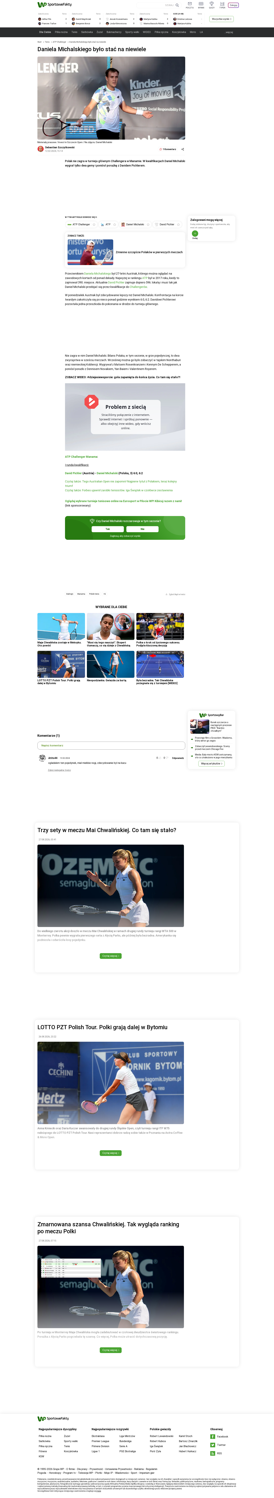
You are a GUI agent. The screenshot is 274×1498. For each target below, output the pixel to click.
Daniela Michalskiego (97, 273)
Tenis (74, 32)
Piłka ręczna (161, 32)
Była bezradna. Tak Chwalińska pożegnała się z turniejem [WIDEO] (156, 682)
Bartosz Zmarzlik (188, 1441)
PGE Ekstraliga (127, 1451)
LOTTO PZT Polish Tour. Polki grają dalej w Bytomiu (58, 682)
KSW (41, 1456)
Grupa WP (58, 1469)
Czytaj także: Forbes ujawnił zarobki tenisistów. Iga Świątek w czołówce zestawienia (119, 490)
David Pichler (116, 282)
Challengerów (138, 287)
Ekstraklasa (98, 1436)
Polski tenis (94, 594)
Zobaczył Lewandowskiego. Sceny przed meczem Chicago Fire (212, 747)
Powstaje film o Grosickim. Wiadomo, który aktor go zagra (213, 739)
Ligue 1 (96, 1451)
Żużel (100, 32)
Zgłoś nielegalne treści (59, 770)
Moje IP (108, 1472)
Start (39, 42)
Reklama (139, 1469)
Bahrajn (69, 594)
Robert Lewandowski (161, 1436)
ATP (145, 278)
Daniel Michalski (107, 473)
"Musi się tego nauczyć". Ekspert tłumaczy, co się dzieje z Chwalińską (108, 644)
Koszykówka (179, 32)
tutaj (99, 1491)
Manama (81, 594)
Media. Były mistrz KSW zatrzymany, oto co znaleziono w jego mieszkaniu (213, 756)
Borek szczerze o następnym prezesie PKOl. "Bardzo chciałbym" (221, 726)
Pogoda (41, 1472)
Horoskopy (55, 1472)
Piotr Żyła (155, 1451)
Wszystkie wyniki (220, 19)
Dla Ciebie (45, 32)
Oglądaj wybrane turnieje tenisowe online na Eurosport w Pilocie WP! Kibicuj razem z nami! (123, 501)
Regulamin (151, 1469)
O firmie (70, 1469)
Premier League (100, 1441)
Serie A (123, 1446)
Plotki (98, 1472)
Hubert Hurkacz (187, 1451)
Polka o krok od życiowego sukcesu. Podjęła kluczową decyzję (158, 644)
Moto (193, 32)
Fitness (43, 1451)
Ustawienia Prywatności (118, 1469)
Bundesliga (125, 1441)
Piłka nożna (61, 32)
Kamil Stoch (185, 1436)
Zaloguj (233, 5)
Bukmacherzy (114, 32)
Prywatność (96, 1469)
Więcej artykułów (210, 763)
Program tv (69, 1472)
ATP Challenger (60, 42)
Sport (134, 1472)
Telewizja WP (85, 1472)
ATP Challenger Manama (81, 456)
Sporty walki (132, 32)
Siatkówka (87, 32)
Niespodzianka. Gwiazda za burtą (106, 680)
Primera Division (100, 1446)
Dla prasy (82, 1469)
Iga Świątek (156, 1446)
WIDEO (147, 32)
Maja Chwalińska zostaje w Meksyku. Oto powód (59, 644)
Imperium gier (146, 1472)
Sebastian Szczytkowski (60, 147)
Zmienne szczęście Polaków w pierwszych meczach (149, 252)
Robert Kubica (158, 1441)
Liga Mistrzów (127, 1436)
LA (201, 32)
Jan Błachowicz (187, 1446)
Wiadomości (122, 1472)
